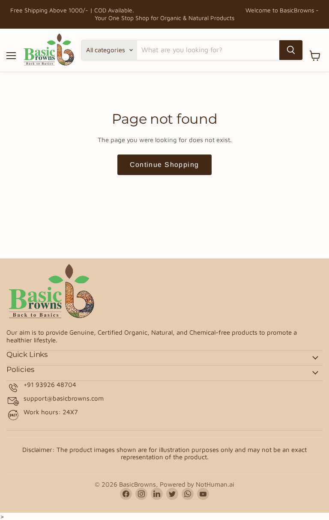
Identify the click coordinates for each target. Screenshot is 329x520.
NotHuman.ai (215, 484)
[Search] (290, 50)
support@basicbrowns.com (64, 398)
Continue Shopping (164, 164)
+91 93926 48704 (50, 384)
